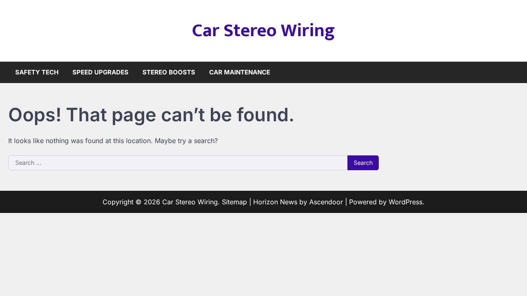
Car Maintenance (239, 72)
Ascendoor (326, 202)
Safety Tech (36, 72)
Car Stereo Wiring (263, 30)
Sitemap (234, 202)
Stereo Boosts (168, 72)
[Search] (512, 72)
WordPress (405, 202)
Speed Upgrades (100, 72)
